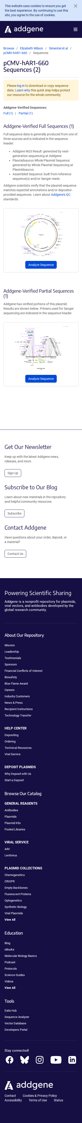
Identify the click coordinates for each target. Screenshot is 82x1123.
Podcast (10, 962)
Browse (8, 48)
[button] (75, 29)
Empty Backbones (16, 887)
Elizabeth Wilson (31, 48)
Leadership (12, 651)
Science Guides (15, 975)
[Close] (73, 6)
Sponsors (11, 664)
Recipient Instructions (19, 709)
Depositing (11, 735)
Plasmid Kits (13, 823)
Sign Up (13, 473)
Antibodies (11, 810)
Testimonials (13, 658)
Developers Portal (16, 1029)
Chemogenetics (15, 875)
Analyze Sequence (41, 265)
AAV (7, 849)
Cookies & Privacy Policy (40, 1095)
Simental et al (59, 48)
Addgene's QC (60, 194)
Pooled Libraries (15, 829)
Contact (10, 1095)
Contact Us (15, 554)
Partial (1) (26, 113)
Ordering (10, 741)
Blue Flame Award (16, 683)
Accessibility (13, 1100)
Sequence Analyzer (17, 1017)
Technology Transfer (18, 715)
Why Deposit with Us (18, 773)
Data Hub (11, 1010)
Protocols (11, 968)
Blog (7, 943)
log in (21, 86)
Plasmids (11, 816)
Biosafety (11, 677)
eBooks (9, 949)
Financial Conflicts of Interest (23, 670)
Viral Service (12, 754)
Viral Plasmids (14, 913)
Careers (10, 690)
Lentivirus (11, 855)
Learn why (22, 90)
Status (58, 1100)
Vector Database (15, 1023)
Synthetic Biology (16, 907)
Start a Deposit (14, 780)
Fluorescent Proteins (18, 894)
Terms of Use (38, 1100)
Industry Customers (17, 696)
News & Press (14, 702)
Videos (9, 981)
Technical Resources (18, 748)
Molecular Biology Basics (21, 956)
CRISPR (10, 881)
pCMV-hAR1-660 (15, 53)
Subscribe (14, 513)
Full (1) (8, 113)
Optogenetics (13, 900)
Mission (10, 645)
